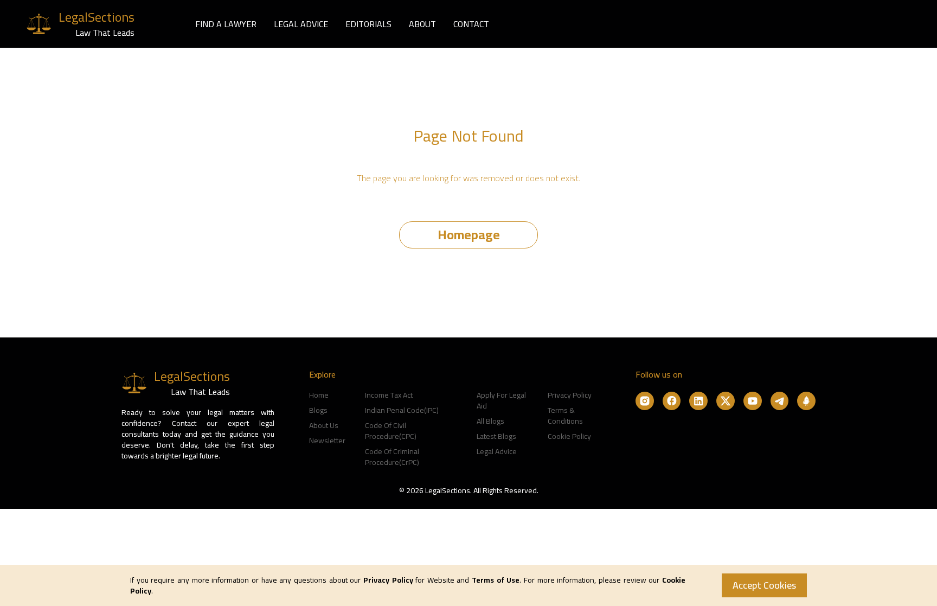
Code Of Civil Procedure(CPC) (390, 431)
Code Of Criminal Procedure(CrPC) (392, 457)
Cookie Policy (569, 436)
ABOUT (422, 24)
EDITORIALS (368, 24)
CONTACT (471, 24)
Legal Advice (497, 451)
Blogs (318, 410)
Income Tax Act (389, 395)
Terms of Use (495, 580)
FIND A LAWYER (225, 24)
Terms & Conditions (565, 415)
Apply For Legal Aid (501, 400)
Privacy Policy (570, 395)
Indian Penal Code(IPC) (402, 410)
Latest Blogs (496, 436)
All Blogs (490, 421)
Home (319, 395)
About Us (323, 425)
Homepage (469, 234)
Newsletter (327, 440)
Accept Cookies (764, 585)
